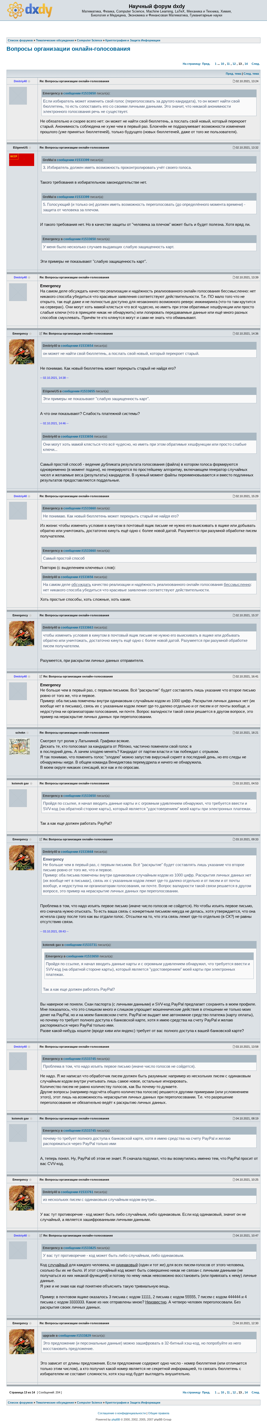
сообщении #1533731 (80, 945)
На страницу (192, 63)
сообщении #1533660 (79, 508)
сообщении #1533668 (77, 852)
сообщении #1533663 (77, 627)
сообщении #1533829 (74, 1335)
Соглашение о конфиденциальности (122, 1413)
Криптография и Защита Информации (132, 1402)
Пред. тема (233, 73)
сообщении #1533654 (77, 346)
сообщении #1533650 (79, 93)
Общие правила (158, 1413)
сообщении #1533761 (77, 1192)
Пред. (206, 63)
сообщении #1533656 (77, 436)
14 (246, 63)
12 (234, 63)
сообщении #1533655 (78, 391)
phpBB (116, 1419)
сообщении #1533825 (79, 1248)
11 (228, 63)
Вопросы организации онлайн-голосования (68, 49)
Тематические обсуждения (55, 1402)
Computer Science (89, 1402)
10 (222, 63)
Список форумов (20, 1402)
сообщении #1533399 (73, 160)
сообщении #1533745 (79, 1059)
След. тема (251, 73)
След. (256, 63)
